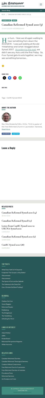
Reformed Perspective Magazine (12, 342)
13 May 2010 (6, 29)
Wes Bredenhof (18, 29)
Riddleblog (5, 310)
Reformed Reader (7, 307)
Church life (6, 20)
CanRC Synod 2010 (14, 98)
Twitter (16, 134)
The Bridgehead (7, 313)
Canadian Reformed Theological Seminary (15, 362)
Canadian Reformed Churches (11, 359)
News (14, 20)
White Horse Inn (7, 344)
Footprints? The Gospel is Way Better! (14, 273)
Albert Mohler (6, 333)
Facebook (6, 134)
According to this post (25, 49)
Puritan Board (6, 339)
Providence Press (7, 373)
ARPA (3, 336)
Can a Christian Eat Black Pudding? (12, 287)
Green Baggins (6, 304)
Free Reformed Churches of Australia (13, 370)
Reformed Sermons (8, 376)
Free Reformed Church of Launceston (13, 367)
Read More (6, 129)
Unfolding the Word (8, 319)
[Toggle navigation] (41, 4)
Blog (3, 14)
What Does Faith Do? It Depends (12, 270)
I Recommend (6, 276)
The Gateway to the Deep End (11, 284)
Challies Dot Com (7, 301)
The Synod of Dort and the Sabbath (12, 281)
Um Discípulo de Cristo (9, 379)
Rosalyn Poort (26, 392)
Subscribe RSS (22, 390)
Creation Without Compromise (11, 364)
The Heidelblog (7, 316)
